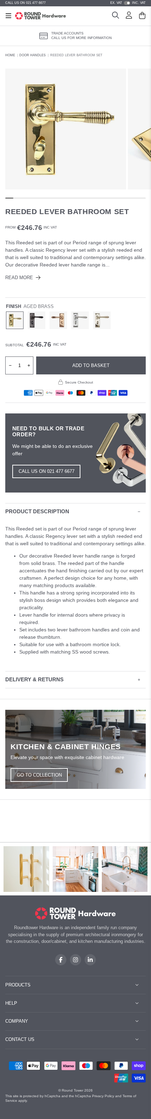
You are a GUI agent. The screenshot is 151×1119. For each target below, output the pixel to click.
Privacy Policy (103, 1096)
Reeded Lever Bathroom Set (76, 55)
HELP (11, 1003)
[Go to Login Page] (128, 16)
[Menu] (8, 16)
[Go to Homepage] (40, 16)
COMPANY (16, 1021)
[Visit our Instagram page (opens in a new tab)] (75, 959)
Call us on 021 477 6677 (46, 471)
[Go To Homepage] (75, 913)
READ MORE (19, 277)
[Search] (115, 16)
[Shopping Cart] (142, 16)
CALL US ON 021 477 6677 (25, 3)
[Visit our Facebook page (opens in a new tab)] (60, 959)
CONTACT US (19, 1039)
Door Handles (32, 55)
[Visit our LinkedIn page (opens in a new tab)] (90, 959)
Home (10, 55)
